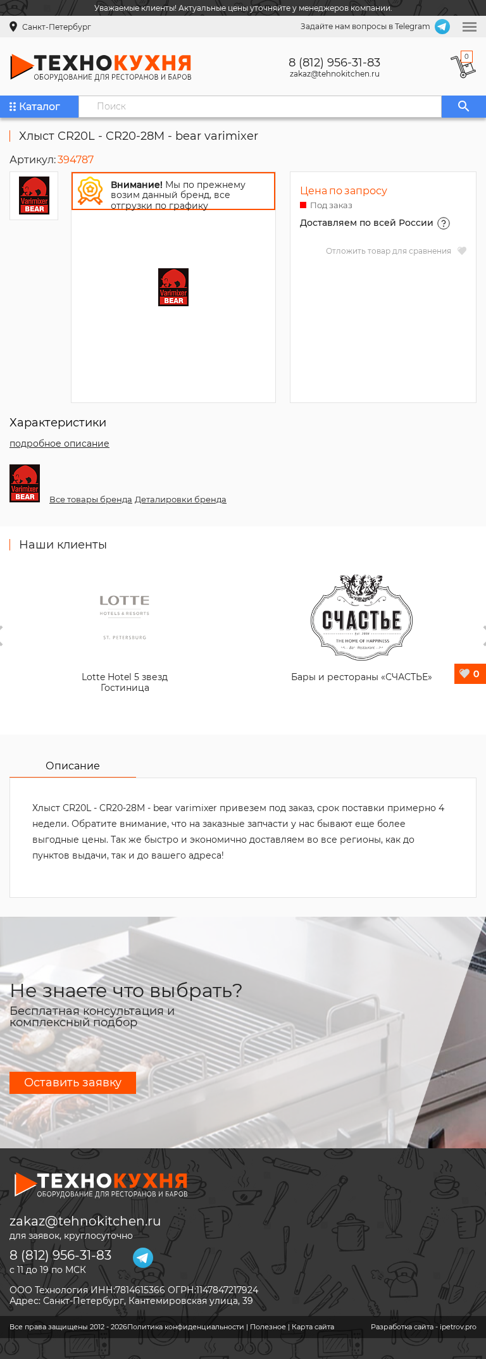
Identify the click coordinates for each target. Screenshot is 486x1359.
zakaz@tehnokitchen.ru (335, 74)
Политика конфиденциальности (185, 1326)
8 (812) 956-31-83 (334, 63)
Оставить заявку (73, 1082)
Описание (73, 766)
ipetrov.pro (458, 1326)
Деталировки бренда (181, 499)
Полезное (268, 1326)
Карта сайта (313, 1326)
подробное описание (59, 443)
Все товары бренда (90, 499)
